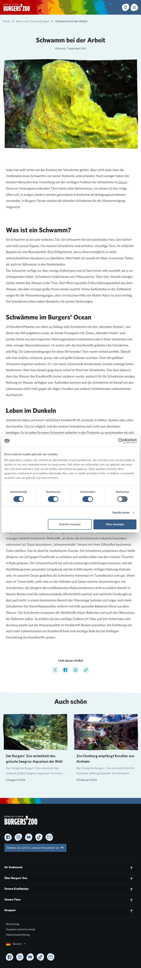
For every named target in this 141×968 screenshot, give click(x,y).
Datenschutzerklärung (18, 934)
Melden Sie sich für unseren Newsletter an (33, 848)
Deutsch (17, 943)
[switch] (53, 499)
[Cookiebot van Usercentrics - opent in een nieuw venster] (121, 441)
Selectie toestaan (70, 524)
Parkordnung (12, 924)
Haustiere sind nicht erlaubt (20, 929)
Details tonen (121, 512)
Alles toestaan (115, 524)
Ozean (122, 182)
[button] (134, 7)
